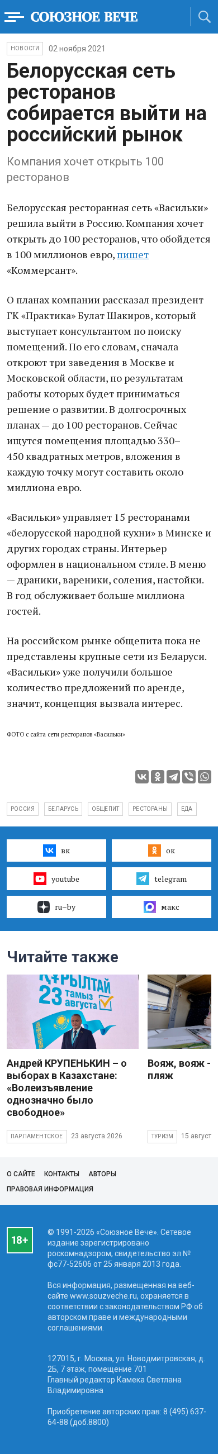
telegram (170, 878)
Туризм (162, 1136)
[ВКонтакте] (142, 776)
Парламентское (37, 1136)
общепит (105, 809)
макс (170, 906)
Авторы (102, 1174)
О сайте (21, 1174)
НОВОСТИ (25, 48)
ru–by (65, 906)
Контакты (61, 1174)
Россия (23, 809)
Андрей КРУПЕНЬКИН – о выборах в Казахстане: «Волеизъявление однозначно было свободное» (67, 1087)
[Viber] (189, 776)
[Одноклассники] (157, 776)
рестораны (150, 809)
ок (170, 850)
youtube (65, 878)
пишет (133, 254)
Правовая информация (50, 1189)
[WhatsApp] (204, 776)
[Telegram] (173, 776)
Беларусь (63, 809)
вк (65, 850)
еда (187, 809)
